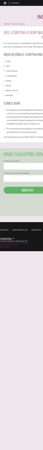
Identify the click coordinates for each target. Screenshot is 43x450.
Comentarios (36, 230)
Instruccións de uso (20, 230)
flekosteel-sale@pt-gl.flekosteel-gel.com (13, 241)
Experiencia (4, 230)
